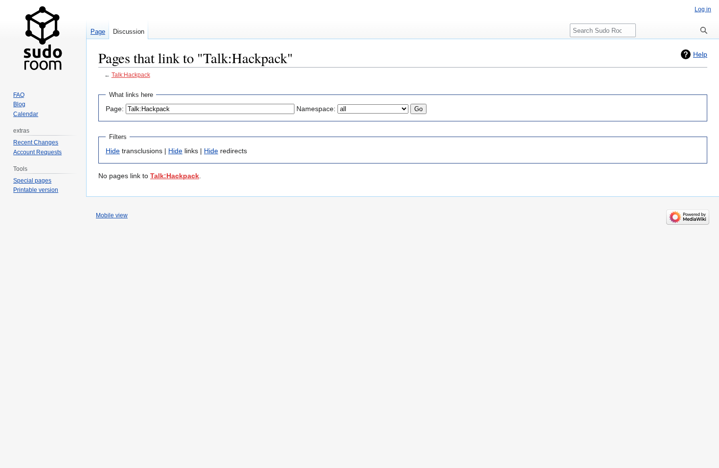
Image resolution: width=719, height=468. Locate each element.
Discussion (128, 31)
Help (700, 54)
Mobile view (112, 215)
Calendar (25, 114)
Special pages (32, 180)
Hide (113, 151)
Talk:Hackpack (131, 74)
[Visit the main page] (43, 39)
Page (97, 31)
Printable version (35, 190)
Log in (703, 9)
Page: (115, 109)
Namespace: (316, 109)
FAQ (18, 95)
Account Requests (37, 152)
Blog (19, 104)
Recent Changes (35, 142)
